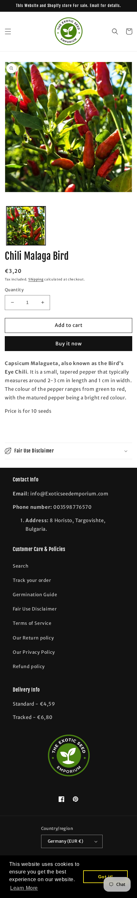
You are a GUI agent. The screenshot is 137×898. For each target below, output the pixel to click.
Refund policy (29, 666)
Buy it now (68, 344)
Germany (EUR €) (65, 841)
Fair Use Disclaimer (35, 609)
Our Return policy (33, 638)
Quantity (14, 290)
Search (21, 566)
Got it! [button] (105, 876)
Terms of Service (32, 623)
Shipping (36, 279)
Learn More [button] (24, 888)
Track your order (32, 580)
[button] (8, 31)
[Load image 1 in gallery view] (26, 225)
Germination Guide (35, 595)
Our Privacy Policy (34, 652)
